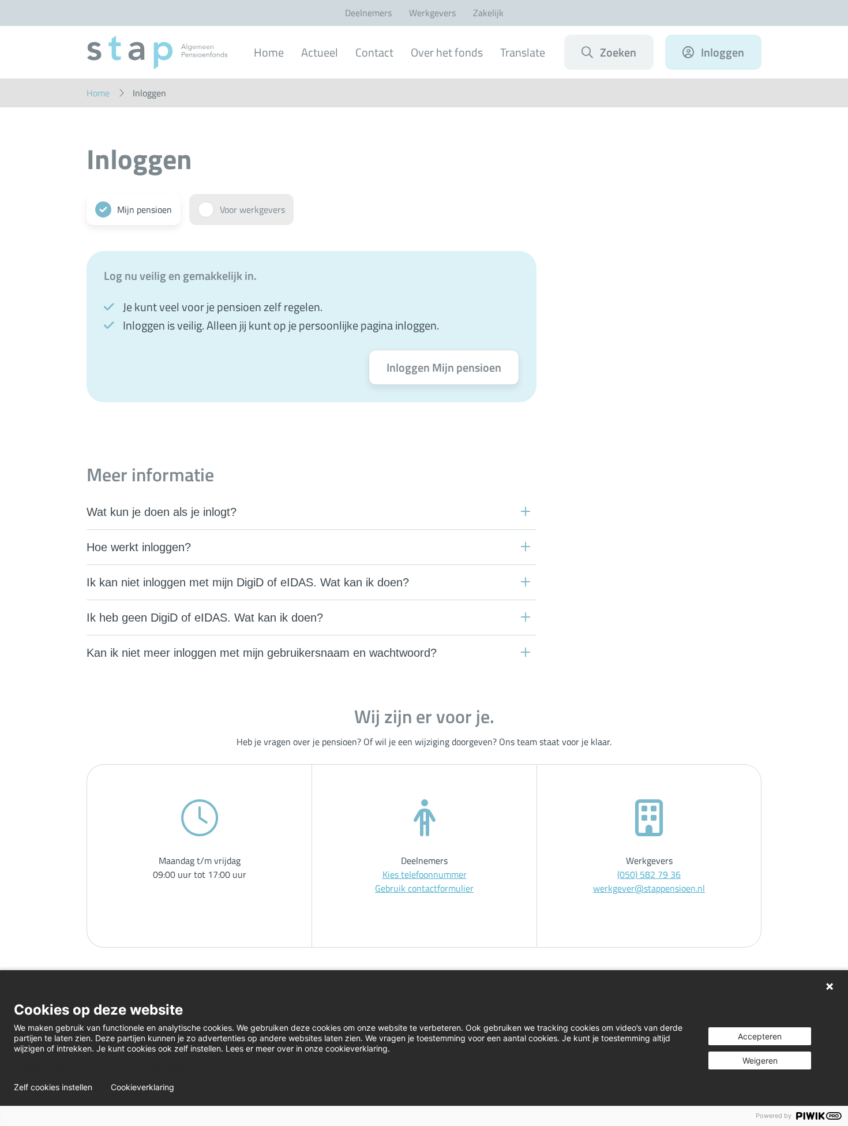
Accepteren (760, 1036)
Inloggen (722, 52)
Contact (374, 52)
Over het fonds (447, 52)
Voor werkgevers (252, 209)
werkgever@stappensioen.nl (649, 888)
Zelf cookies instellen (53, 1087)
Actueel (319, 52)
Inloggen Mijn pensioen (444, 367)
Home (269, 52)
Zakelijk (488, 13)
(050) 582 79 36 (649, 874)
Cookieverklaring (142, 1087)
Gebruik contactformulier (424, 888)
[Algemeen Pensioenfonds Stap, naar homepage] (157, 52)
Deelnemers (368, 13)
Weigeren (760, 1060)
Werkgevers (432, 13)
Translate (522, 52)
